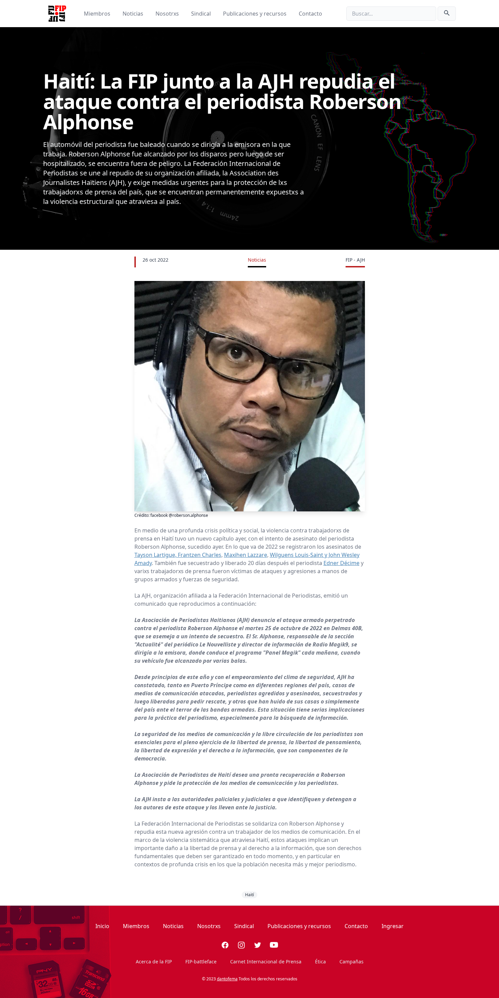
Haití (249, 895)
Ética (320, 961)
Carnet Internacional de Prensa (265, 961)
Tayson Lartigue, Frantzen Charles (177, 555)
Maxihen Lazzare (245, 555)
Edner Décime (341, 563)
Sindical (201, 13)
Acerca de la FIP (154, 961)
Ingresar (393, 926)
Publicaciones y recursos (255, 13)
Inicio (102, 926)
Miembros (98, 13)
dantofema (227, 979)
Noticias (134, 13)
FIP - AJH (355, 260)
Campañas (351, 961)
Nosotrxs (167, 13)
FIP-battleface (201, 961)
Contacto (310, 13)
